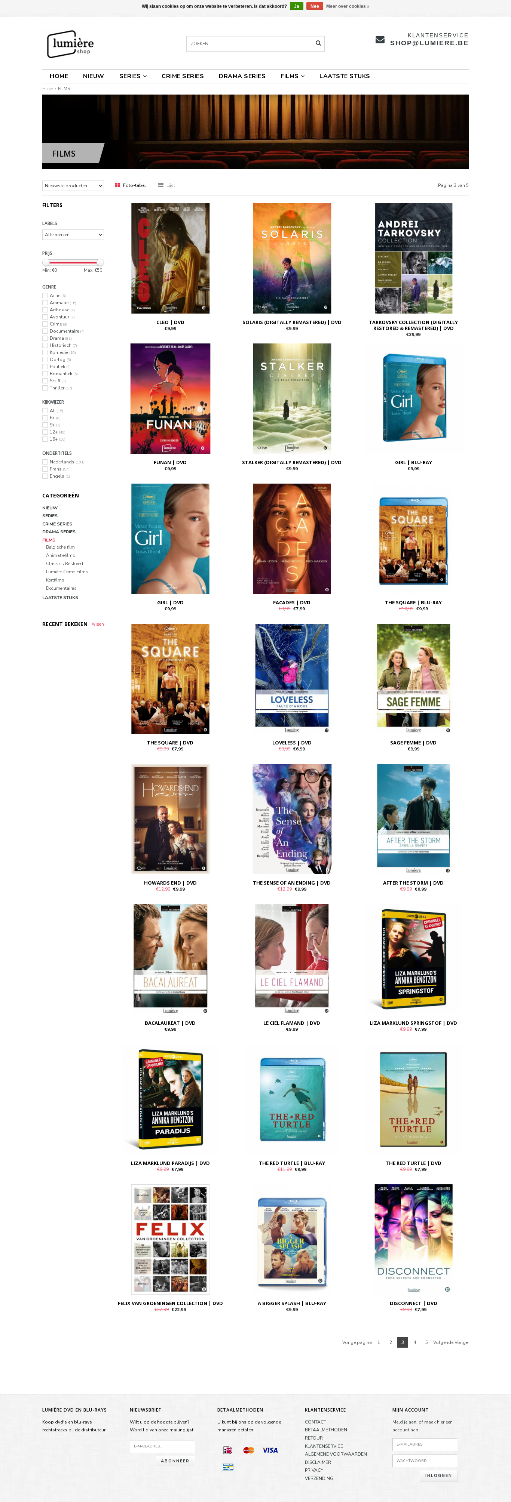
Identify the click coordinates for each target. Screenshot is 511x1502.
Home (59, 76)
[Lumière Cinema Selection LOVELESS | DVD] (292, 678)
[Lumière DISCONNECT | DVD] (413, 1239)
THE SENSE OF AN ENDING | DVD (292, 882)
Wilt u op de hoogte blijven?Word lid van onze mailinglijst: (162, 1426)
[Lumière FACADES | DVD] (292, 538)
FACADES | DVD (291, 602)
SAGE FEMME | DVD (413, 742)
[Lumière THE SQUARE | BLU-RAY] (413, 538)
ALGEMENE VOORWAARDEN (336, 1454)
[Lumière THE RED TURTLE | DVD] (413, 1099)
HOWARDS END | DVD (170, 882)
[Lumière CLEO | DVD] (170, 258)
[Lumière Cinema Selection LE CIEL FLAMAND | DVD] (292, 959)
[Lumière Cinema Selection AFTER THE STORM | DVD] (413, 818)
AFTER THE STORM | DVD (413, 882)
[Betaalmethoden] (227, 1450)
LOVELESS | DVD (292, 742)
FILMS (290, 76)
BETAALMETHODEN (326, 1430)
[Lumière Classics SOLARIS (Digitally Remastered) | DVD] (292, 258)
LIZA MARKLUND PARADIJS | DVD (170, 1163)
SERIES (130, 76)
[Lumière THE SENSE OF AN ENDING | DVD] (292, 818)
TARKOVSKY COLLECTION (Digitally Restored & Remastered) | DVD (413, 325)
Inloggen (438, 1475)
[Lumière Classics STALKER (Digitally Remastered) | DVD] (292, 398)
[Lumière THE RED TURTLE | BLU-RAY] (292, 1099)
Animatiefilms (60, 555)
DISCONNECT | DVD (413, 1303)
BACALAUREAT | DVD (170, 1023)
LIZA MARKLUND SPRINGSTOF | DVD (413, 1023)
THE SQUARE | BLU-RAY (413, 602)
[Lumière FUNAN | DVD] (170, 398)
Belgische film (60, 547)
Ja (296, 6)
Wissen (98, 624)
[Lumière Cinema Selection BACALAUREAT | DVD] (170, 959)
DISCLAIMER (318, 1462)
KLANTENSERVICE (324, 1446)
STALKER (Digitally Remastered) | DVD (292, 462)
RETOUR (314, 1438)
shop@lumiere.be (429, 43)
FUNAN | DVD (170, 462)
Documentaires (61, 588)
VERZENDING (319, 1478)
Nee (314, 6)
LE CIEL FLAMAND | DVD (291, 1023)
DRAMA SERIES (242, 76)
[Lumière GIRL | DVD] (170, 538)
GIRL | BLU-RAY (413, 462)
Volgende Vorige (450, 1342)
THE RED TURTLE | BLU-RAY (292, 1163)
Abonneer (175, 1461)
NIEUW (93, 76)
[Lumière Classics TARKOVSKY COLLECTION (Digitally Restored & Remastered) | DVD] (413, 258)
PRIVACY (314, 1470)
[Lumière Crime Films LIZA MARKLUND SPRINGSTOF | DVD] (413, 959)
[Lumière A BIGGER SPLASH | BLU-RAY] (292, 1239)
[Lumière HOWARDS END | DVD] (170, 818)
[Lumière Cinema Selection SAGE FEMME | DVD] (413, 678)
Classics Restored (64, 564)
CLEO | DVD (170, 322)
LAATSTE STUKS (344, 76)
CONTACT (315, 1422)
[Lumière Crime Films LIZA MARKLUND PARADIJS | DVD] (170, 1099)
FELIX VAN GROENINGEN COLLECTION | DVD (170, 1303)
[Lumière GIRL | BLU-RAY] (413, 398)
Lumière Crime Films (67, 572)
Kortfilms (55, 580)
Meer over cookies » (348, 6)
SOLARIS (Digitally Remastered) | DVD (292, 322)
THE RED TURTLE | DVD (413, 1163)
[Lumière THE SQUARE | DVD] (170, 678)
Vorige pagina (357, 1342)
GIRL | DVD (170, 602)
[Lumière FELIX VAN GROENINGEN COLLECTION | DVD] (170, 1239)
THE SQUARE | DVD (170, 742)
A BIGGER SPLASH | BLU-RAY (292, 1303)
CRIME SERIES (183, 76)
